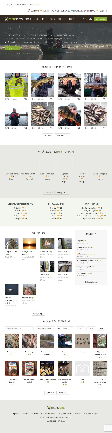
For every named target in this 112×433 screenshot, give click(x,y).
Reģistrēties (12, 48)
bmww (90, 273)
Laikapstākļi (48, 11)
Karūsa (54, 216)
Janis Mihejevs (100, 174)
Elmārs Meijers (87, 208)
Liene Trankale (47, 174)
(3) (33, 298)
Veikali (92, 11)
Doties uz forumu (91, 282)
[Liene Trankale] (24, 74)
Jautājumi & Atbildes (65, 414)
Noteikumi (34, 414)
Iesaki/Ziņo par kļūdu (90, 414)
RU (39, 5)
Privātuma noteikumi (48, 414)
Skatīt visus (48, 135)
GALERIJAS (61, 19)
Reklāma (25, 414)
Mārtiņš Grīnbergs (46, 254)
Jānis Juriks (87, 211)
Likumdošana (79, 11)
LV (37, 5)
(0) (10, 254)
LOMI (42, 19)
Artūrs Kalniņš (90, 254)
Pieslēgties (101, 19)
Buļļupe (18, 208)
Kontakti (78, 414)
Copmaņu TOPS (61, 193)
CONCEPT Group (59, 421)
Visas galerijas (38, 314)
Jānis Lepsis (95, 267)
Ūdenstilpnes (63, 11)
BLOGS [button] (71, 19)
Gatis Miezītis (83, 216)
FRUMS (50, 19)
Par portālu (87, 19)
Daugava (19, 213)
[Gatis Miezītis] (50, 74)
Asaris (54, 208)
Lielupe (18, 211)
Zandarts (54, 213)
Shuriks (90, 247)
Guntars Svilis (27, 257)
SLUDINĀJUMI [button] (31, 19)
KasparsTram (86, 218)
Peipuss (19, 218)
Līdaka (54, 211)
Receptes (103, 11)
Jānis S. (83, 213)
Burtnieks (19, 216)
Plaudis (54, 218)
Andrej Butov (29, 174)
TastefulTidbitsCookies (15, 174)
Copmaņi (34, 11)
